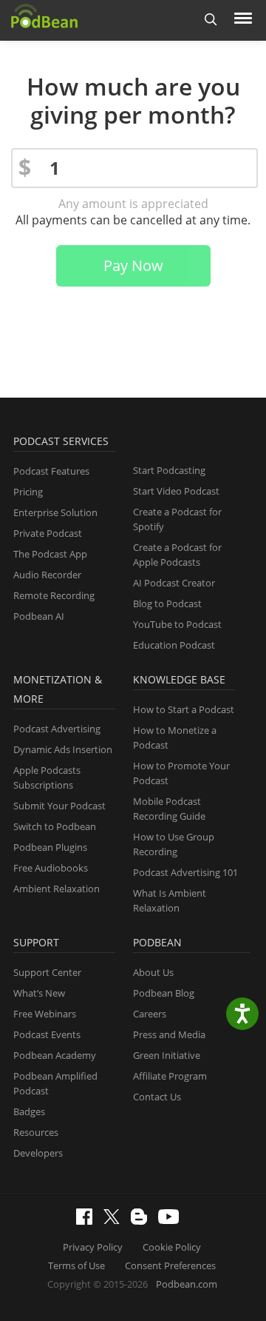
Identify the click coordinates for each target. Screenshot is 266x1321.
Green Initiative (166, 1055)
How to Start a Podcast (183, 709)
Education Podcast (174, 645)
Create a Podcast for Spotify (177, 519)
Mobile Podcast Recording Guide (169, 809)
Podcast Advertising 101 (185, 872)
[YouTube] (172, 1220)
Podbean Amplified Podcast (55, 1083)
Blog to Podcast (167, 603)
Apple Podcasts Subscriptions (47, 777)
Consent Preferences (170, 1265)
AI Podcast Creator (174, 582)
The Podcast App (50, 554)
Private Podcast (47, 533)
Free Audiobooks (50, 867)
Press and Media (169, 1034)
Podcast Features (51, 471)
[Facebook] (88, 1221)
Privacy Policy (93, 1247)
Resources (35, 1132)
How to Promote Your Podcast (181, 773)
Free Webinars (44, 1013)
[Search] (211, 20)
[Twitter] (115, 1220)
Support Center (47, 972)
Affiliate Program (170, 1076)
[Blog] (142, 1221)
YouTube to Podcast (177, 624)
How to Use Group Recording (173, 844)
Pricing (28, 491)
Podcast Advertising (56, 728)
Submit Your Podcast (59, 805)
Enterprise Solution (55, 512)
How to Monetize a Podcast (174, 737)
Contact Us (157, 1096)
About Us (153, 972)
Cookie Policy (172, 1247)
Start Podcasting (169, 470)
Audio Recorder (47, 574)
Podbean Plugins (50, 847)
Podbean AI (38, 616)
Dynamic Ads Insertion (62, 749)
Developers (38, 1153)
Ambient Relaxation (56, 888)
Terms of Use (76, 1265)
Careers (149, 1013)
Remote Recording (54, 595)
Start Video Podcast (176, 491)
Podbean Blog (163, 993)
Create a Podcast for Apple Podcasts (177, 555)
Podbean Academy (54, 1055)
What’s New (39, 993)
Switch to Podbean (54, 826)
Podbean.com (186, 1284)
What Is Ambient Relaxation (169, 900)
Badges (29, 1111)
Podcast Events (47, 1034)
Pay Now (133, 265)
